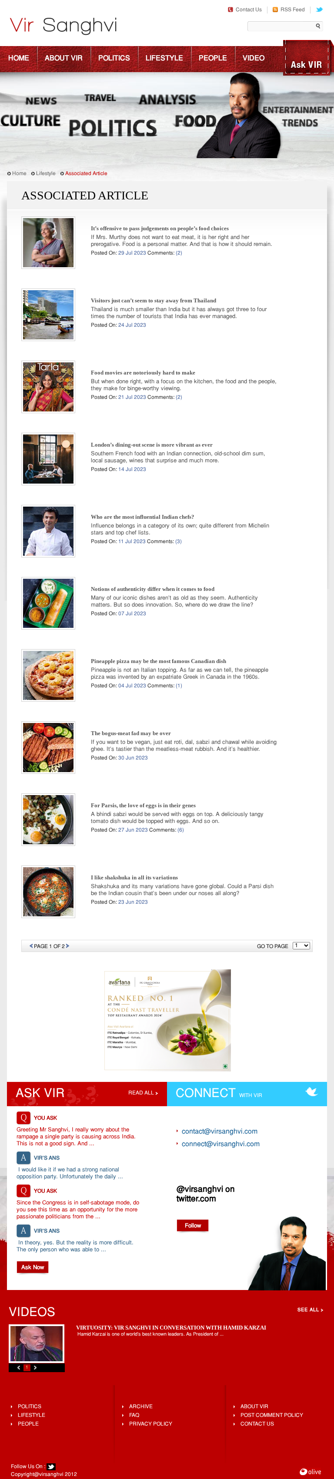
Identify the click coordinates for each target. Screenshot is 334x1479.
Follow (193, 1226)
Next (35, 1368)
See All (308, 1310)
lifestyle (31, 1415)
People (213, 58)
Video (253, 58)
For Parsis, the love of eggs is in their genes (143, 805)
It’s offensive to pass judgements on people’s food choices (160, 228)
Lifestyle (164, 58)
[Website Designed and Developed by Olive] (310, 1473)
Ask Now (32, 1267)
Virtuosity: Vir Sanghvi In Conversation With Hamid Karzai (171, 1327)
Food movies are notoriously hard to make (143, 372)
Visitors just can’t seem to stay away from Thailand (153, 300)
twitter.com (196, 1199)
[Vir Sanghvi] (63, 27)
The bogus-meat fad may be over (131, 733)
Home (18, 58)
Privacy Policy (150, 1424)
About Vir (64, 58)
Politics (114, 58)
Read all (141, 1093)
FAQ (134, 1415)
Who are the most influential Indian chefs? (142, 517)
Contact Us (249, 10)
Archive (141, 1406)
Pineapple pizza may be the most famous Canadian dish (158, 661)
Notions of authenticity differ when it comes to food (152, 589)
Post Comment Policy (271, 1415)
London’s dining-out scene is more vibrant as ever (152, 444)
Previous (18, 1368)
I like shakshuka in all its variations (134, 877)
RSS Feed (293, 10)
